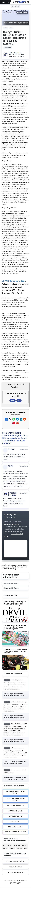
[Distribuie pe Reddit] (24, 419)
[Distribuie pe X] (10, 419)
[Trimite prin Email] (17, 423)
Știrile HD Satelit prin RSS (15, 832)
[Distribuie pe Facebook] (6, 419)
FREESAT (9, 845)
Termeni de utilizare (15, 867)
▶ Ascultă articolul (22, 12)
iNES (25, 848)
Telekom (12, 848)
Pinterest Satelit (15, 827)
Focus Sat (17, 845)
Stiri (11, 28)
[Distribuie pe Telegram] (17, 419)
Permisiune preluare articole (15, 861)
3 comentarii (7, 47)
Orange (5, 848)
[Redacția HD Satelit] (5, 54)
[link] (15, 610)
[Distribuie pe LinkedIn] (21, 419)
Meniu (5, 2)
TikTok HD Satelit (15, 816)
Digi (4, 845)
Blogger (17, 883)
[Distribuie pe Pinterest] (13, 423)
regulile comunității (10, 524)
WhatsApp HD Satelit (15, 806)
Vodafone (19, 848)
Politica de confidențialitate (15, 872)
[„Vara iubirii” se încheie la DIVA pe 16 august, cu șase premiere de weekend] (15, 662)
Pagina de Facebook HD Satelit (15, 792)
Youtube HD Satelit (16, 811)
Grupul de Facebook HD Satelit (15, 799)
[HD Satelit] (21, 2)
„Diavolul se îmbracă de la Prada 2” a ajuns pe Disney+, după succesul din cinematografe (15, 603)
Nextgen (24, 845)
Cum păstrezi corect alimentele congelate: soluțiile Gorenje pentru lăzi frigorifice (15, 627)
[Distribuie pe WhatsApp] (13, 419)
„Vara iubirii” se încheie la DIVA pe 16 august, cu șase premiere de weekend (15, 651)
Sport (5, 28)
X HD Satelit (15, 821)
